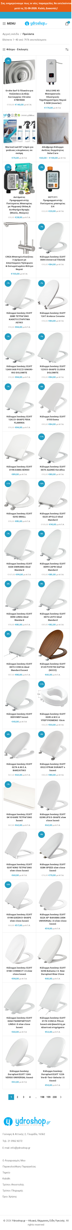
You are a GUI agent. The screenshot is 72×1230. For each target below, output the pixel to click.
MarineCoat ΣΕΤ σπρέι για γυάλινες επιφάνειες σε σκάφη (19, 150)
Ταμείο (6, 1172)
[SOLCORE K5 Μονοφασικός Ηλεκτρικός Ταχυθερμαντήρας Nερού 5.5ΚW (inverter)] (53, 72)
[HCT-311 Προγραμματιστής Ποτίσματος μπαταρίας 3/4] (53, 178)
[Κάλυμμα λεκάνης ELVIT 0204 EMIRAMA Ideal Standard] (19, 545)
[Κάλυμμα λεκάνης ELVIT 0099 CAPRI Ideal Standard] (53, 545)
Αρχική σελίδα (11, 34)
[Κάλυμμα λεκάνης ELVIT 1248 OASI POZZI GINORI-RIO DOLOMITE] (19, 348)
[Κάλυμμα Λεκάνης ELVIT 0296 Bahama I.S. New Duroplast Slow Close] (53, 949)
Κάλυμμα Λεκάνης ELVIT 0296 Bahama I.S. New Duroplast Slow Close (53, 970)
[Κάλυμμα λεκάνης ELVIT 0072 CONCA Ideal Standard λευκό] (19, 645)
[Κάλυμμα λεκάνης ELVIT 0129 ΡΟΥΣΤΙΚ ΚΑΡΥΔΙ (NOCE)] (53, 645)
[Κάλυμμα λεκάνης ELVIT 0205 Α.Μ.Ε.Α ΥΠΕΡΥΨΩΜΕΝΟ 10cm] (53, 695)
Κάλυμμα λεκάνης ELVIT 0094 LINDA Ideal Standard (19, 616)
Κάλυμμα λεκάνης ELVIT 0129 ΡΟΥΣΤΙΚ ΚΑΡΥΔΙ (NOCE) (52, 666)
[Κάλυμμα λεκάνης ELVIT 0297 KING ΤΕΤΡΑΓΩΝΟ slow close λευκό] (19, 846)
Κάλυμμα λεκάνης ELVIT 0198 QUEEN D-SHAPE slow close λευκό (19, 917)
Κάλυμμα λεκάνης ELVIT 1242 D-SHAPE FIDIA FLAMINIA (19, 419)
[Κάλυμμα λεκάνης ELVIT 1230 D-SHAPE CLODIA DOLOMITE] (53, 348)
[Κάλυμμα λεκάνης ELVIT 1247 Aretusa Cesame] (53, 294)
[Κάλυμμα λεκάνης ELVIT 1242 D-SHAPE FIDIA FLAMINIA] (19, 398)
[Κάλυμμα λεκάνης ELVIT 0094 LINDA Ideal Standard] (19, 595)
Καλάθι (6, 1178)
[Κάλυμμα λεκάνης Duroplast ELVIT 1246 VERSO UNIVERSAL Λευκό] (19, 1052)
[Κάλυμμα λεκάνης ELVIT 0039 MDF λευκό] (19, 695)
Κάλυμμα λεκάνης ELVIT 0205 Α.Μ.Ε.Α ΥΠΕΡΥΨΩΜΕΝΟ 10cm (52, 717)
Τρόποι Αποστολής (13, 1184)
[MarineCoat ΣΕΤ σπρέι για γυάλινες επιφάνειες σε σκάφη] (19, 128)
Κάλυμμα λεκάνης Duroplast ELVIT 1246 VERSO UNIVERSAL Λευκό (19, 1074)
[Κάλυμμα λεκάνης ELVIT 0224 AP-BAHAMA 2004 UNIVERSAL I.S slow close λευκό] (53, 896)
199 (48, 1097)
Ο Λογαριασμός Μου (14, 1160)
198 (42, 1097)
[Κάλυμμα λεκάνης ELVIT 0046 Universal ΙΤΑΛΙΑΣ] (53, 238)
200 (55, 1097)
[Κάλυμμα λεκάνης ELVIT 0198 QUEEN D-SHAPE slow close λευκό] (19, 896)
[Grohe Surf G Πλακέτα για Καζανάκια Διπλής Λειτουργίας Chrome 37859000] (19, 72)
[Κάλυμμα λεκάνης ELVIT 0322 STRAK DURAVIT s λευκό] (53, 745)
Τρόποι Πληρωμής (13, 1190)
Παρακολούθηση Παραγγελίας (19, 1166)
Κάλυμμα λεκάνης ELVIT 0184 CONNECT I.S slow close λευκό (19, 970)
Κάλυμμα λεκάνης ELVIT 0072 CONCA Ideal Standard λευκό (19, 666)
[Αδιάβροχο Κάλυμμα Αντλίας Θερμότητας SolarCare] (53, 128)
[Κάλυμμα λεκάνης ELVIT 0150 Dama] (53, 398)
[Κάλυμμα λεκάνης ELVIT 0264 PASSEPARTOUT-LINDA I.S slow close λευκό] (19, 999)
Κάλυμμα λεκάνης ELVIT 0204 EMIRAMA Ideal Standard (19, 566)
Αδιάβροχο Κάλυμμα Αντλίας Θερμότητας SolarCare (53, 150)
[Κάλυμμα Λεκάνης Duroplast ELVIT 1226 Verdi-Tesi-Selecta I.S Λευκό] (53, 1052)
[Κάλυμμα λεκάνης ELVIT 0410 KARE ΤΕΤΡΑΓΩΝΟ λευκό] (19, 796)
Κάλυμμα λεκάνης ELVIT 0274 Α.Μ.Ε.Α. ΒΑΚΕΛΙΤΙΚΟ (19, 767)
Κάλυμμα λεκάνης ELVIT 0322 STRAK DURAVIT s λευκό (52, 767)
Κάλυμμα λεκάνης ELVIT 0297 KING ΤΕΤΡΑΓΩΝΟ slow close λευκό (19, 867)
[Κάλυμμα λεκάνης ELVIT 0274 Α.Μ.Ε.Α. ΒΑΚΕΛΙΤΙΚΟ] (19, 745)
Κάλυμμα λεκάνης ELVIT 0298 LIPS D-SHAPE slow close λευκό (53, 817)
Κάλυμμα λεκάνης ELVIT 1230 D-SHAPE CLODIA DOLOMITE (52, 369)
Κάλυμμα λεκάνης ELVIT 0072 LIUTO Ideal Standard (52, 616)
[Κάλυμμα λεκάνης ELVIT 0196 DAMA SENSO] (19, 448)
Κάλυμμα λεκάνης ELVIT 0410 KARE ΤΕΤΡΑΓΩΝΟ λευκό (19, 817)
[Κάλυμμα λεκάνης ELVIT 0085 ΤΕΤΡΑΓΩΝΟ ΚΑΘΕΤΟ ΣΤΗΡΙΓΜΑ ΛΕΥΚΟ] (19, 294)
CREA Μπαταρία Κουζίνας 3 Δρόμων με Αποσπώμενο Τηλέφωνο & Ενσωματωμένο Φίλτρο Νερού (19, 263)
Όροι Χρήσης (10, 1196)
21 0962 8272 (15, 1141)
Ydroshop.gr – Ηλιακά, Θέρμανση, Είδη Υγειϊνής (38, 1220)
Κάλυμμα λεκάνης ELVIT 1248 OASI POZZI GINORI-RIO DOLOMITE (19, 369)
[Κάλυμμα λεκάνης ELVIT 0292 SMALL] (19, 495)
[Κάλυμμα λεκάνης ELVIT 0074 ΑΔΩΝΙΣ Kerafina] (53, 448)
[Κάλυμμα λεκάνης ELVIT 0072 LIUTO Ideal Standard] (53, 595)
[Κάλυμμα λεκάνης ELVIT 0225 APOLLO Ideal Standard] (53, 495)
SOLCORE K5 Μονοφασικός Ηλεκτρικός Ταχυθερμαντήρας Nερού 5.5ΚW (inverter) (52, 97)
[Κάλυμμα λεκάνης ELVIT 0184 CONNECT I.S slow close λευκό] (19, 949)
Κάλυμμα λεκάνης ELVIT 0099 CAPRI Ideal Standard (52, 566)
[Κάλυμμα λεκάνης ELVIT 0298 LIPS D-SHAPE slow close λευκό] (53, 796)
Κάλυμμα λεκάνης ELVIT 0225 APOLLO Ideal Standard (52, 516)
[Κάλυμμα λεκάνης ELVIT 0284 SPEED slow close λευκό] (53, 846)
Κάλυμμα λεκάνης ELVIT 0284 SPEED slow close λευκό (52, 867)
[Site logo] (36, 23)
